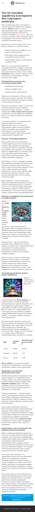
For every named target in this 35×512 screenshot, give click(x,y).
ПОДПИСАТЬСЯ (16, 499)
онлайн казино (21, 34)
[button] (32, 3)
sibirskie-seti (20, 3)
